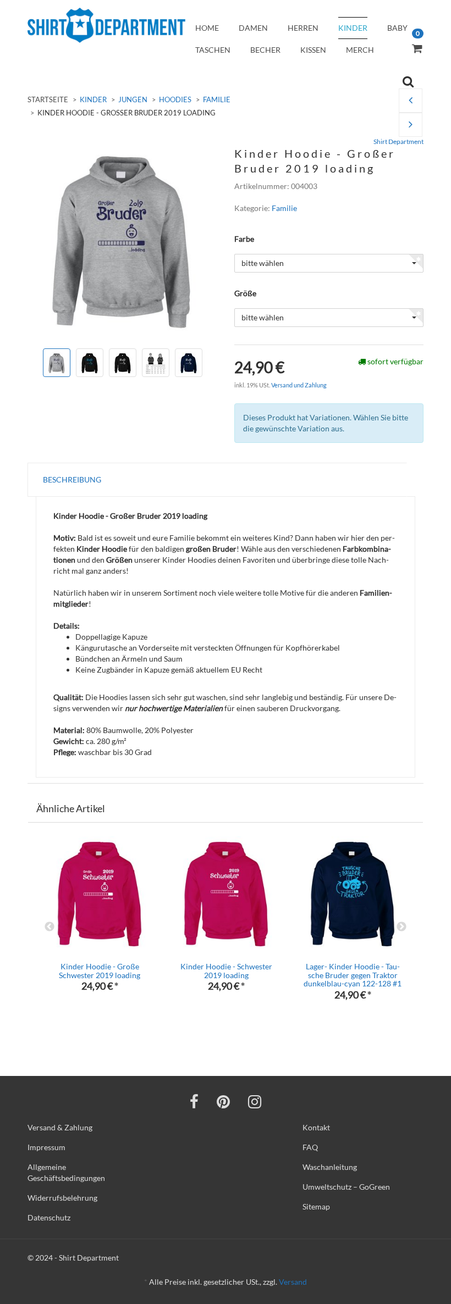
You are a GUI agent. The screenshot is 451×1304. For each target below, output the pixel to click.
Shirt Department (398, 141)
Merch (360, 49)
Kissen (313, 49)
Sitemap (316, 1206)
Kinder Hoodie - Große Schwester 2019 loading (99, 970)
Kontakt (316, 1127)
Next (401, 927)
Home (207, 27)
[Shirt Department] (106, 25)
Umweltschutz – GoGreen (346, 1186)
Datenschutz (49, 1217)
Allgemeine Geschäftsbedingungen (66, 1172)
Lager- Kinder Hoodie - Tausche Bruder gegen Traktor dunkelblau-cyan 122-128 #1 (353, 975)
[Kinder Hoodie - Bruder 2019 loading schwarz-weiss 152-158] (410, 101)
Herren (303, 27)
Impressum (46, 1147)
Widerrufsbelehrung (62, 1197)
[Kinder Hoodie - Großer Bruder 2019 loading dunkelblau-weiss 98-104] (410, 125)
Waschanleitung (329, 1167)
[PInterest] (223, 1101)
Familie (216, 99)
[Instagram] (254, 1101)
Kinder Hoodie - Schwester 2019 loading (226, 970)
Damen (253, 27)
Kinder (352, 27)
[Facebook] (194, 1101)
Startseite (48, 99)
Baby (397, 27)
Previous (49, 927)
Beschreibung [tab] (72, 479)
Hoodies (175, 99)
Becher (265, 49)
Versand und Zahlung (299, 385)
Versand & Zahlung (60, 1127)
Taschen (212, 49)
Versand (293, 1281)
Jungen (132, 99)
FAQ (310, 1147)
